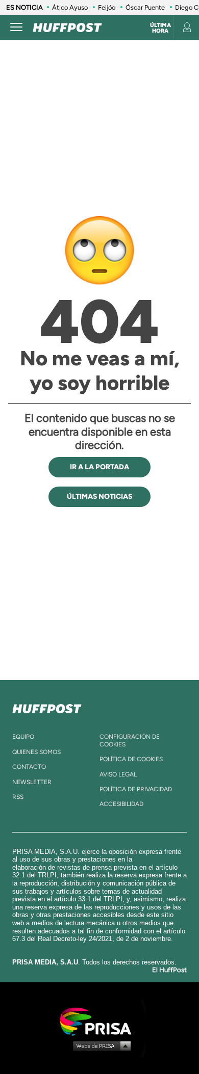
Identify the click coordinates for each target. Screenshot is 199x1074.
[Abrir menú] (16, 27)
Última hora (160, 28)
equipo (23, 736)
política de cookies (131, 759)
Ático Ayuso (70, 7)
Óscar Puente (145, 7)
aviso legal (118, 774)
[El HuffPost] (67, 27)
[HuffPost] (47, 706)
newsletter (32, 782)
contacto (29, 766)
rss (17, 796)
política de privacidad (136, 789)
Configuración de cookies (130, 740)
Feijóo (106, 7)
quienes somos (36, 752)
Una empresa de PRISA (99, 1020)
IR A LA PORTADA (99, 467)
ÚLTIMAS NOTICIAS (99, 496)
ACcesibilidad (121, 804)
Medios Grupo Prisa (99, 1045)
